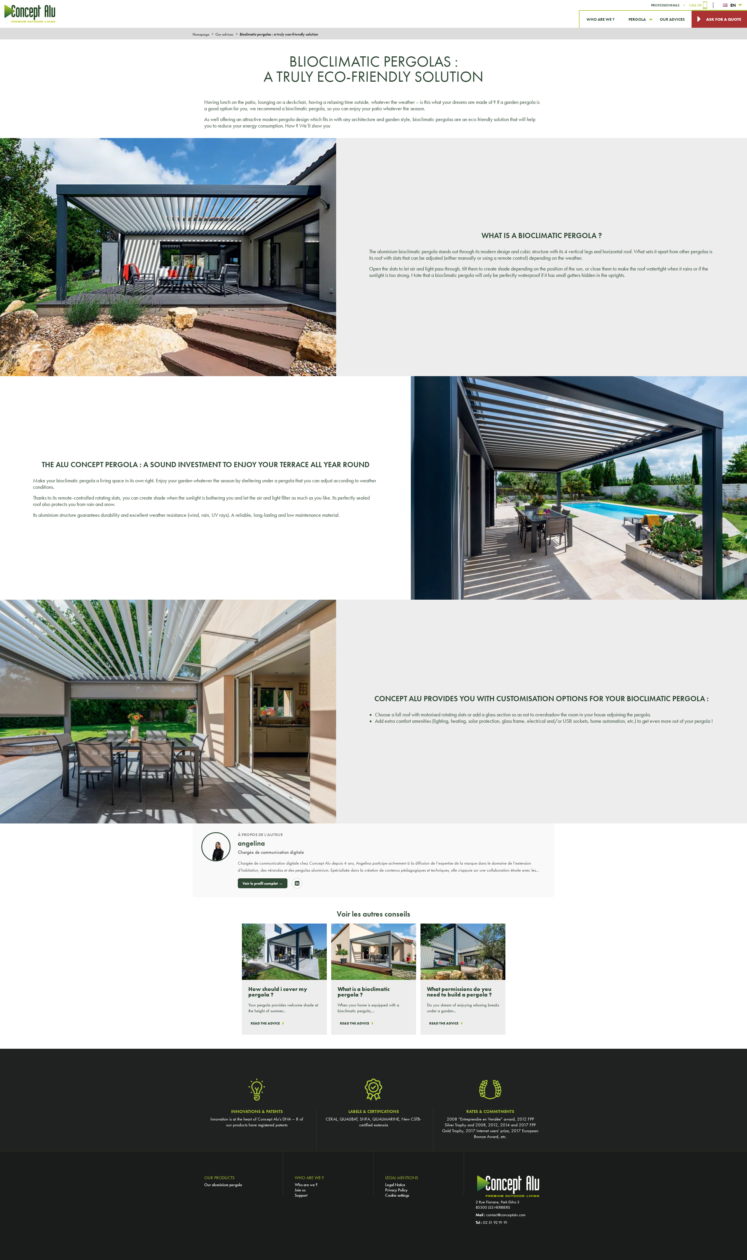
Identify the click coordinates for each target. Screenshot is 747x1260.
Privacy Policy (396, 1190)
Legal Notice (395, 1184)
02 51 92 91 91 (495, 1222)
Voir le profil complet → (262, 883)
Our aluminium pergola (223, 1184)
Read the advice (265, 1023)
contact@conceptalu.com (506, 1214)
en (733, 5)
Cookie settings (397, 1195)
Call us (695, 5)
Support (301, 1195)
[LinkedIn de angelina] (297, 883)
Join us (300, 1190)
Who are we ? (306, 1184)
